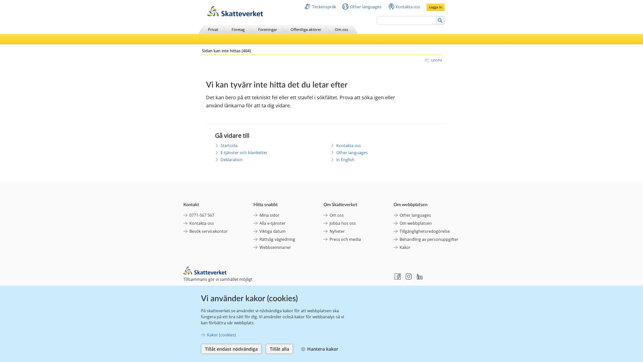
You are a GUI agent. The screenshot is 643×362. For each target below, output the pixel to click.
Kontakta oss (408, 7)
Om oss (341, 29)
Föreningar (267, 29)
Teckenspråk (324, 7)
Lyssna (436, 60)
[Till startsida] (235, 15)
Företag (238, 29)
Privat (213, 29)
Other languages (366, 7)
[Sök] (440, 20)
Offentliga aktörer (306, 29)
